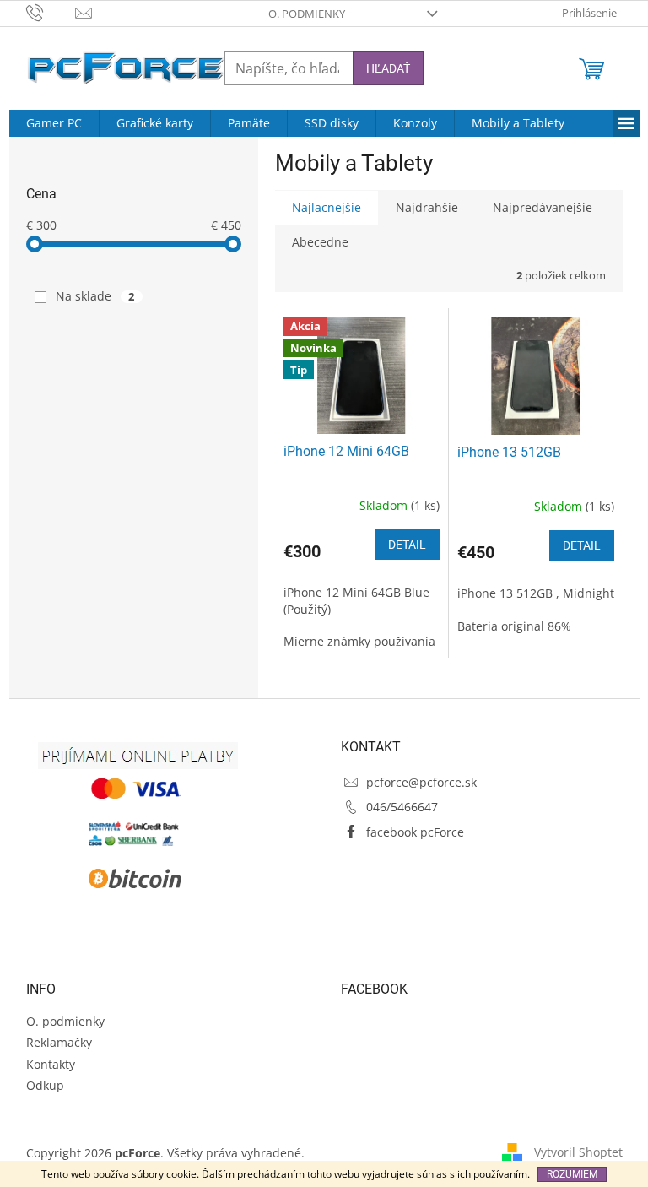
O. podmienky (306, 13)
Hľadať (388, 68)
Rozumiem (572, 1174)
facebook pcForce (415, 832)
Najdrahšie (427, 207)
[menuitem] (54, 123)
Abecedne (320, 242)
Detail (407, 544)
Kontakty (50, 1064)
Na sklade (95, 296)
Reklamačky (59, 1042)
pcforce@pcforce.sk (421, 782)
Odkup (45, 1085)
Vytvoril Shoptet (578, 1152)
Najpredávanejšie (542, 207)
